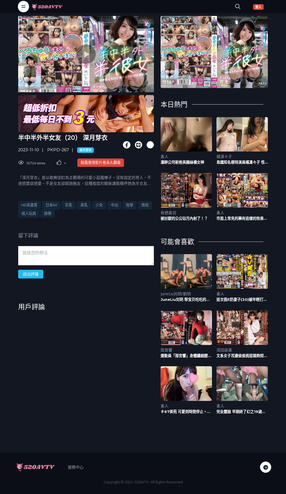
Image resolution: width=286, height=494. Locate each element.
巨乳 (68, 204)
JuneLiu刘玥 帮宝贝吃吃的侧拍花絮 (185, 299)
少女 (99, 204)
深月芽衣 (85, 150)
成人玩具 (29, 213)
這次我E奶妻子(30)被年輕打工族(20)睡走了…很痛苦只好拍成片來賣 (242, 299)
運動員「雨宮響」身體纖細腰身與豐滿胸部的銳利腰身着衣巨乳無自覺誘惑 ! (186, 355)
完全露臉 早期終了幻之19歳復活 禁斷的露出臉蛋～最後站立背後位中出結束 (241, 411)
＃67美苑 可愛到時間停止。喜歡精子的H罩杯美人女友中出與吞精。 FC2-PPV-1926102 (186, 411)
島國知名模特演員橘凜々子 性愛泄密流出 (240, 162)
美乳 (84, 204)
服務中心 (76, 467)
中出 (114, 204)
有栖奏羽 (168, 212)
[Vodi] (47, 6)
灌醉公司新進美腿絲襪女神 (182, 162)
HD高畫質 (29, 204)
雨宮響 (166, 350)
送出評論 (31, 273)
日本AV (51, 204)
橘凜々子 (224, 156)
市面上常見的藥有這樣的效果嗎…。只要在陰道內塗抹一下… (241, 218)
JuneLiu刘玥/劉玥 (176, 293)
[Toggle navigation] (23, 6)
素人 (164, 156)
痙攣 (129, 204)
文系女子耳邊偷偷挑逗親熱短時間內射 (241, 355)
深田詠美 (224, 350)
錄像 (47, 213)
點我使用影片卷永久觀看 (101, 162)
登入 (259, 6)
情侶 (145, 204)
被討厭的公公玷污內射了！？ (184, 218)
